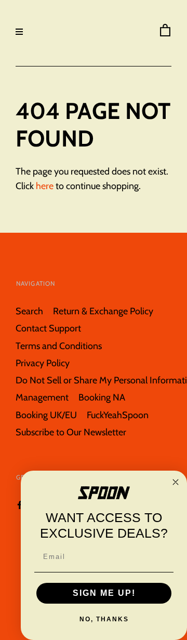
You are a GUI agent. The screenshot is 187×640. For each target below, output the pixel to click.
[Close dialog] (175, 482)
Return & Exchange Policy (103, 310)
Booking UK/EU (46, 414)
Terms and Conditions (59, 345)
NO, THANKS (104, 619)
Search (29, 310)
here (45, 185)
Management (42, 397)
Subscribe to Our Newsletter (71, 431)
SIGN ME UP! (104, 593)
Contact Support (48, 328)
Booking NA (101, 397)
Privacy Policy (43, 362)
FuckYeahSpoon (118, 414)
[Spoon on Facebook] (20, 504)
